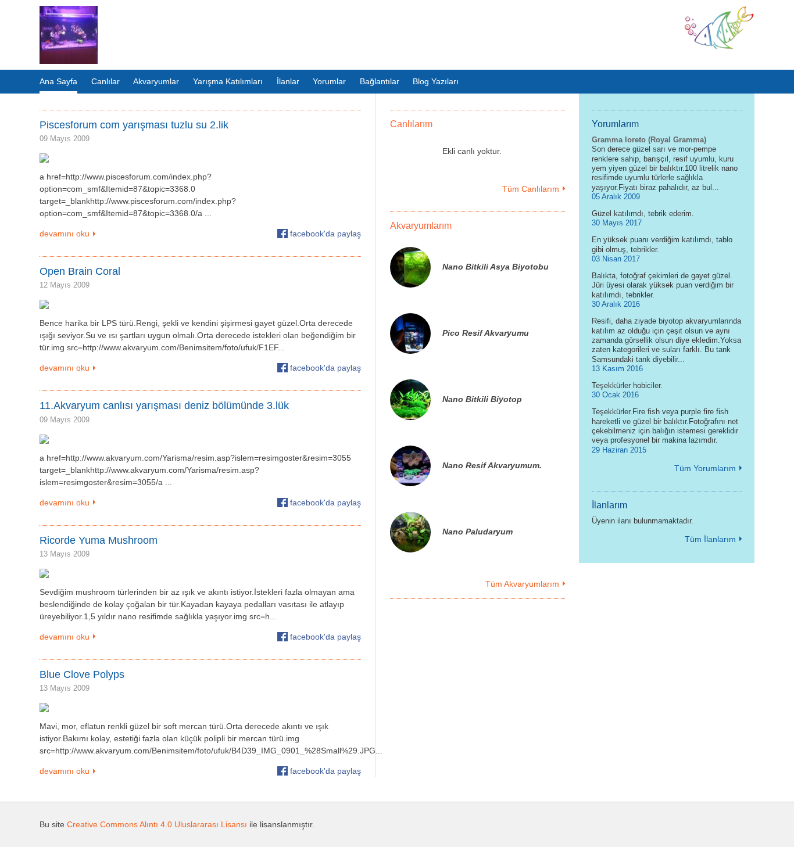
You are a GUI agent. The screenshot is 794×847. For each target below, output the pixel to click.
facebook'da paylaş (325, 233)
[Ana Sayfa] (69, 35)
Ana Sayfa (58, 81)
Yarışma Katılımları (228, 81)
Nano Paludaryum (477, 531)
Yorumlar (329, 81)
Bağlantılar (379, 81)
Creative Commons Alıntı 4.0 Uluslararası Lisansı (157, 824)
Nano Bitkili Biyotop (482, 399)
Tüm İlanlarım (710, 539)
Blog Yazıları (436, 81)
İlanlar (288, 81)
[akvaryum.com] (719, 47)
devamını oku (65, 233)
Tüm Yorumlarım (705, 468)
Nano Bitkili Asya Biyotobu (495, 266)
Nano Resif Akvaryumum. (492, 465)
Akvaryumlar (156, 81)
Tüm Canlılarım (530, 188)
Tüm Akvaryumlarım (522, 583)
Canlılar (105, 81)
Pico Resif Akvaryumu (485, 333)
